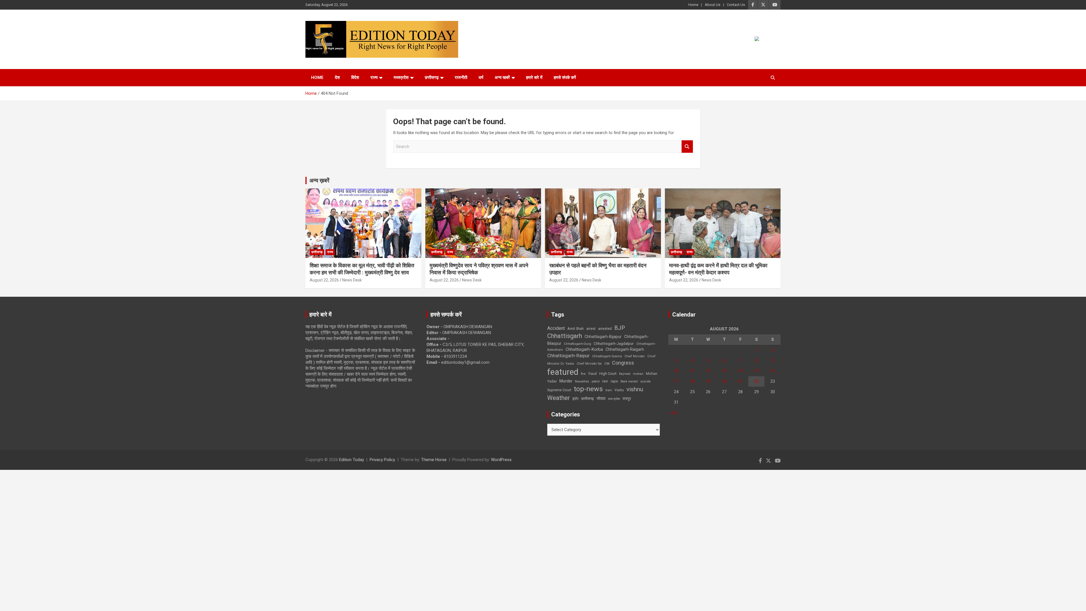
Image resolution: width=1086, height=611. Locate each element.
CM (606, 363)
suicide (645, 381)
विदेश (355, 77)
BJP (619, 327)
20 (724, 381)
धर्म (481, 77)
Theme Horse (434, 459)
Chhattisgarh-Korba (584, 349)
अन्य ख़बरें (319, 180)
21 (740, 381)
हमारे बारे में (534, 77)
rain (605, 381)
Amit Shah (575, 328)
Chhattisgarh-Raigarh (625, 349)
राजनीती (461, 77)
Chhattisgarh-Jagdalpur (614, 343)
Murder (565, 381)
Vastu (619, 390)
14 (740, 370)
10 (676, 370)
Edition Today (351, 459)
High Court (608, 373)
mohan (638, 374)
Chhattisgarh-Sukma (607, 356)
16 (772, 370)
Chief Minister (634, 356)
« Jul (672, 412)
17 (676, 381)
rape (614, 381)
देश (337, 77)
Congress (623, 363)
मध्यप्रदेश (401, 77)
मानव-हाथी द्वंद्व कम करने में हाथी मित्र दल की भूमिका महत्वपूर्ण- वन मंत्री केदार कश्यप (718, 269)
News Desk (352, 280)
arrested (605, 328)
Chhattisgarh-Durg (577, 344)
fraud (592, 374)
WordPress (501, 459)
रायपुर (626, 398)
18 (692, 381)
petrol (596, 381)
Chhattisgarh (564, 335)
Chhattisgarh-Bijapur (603, 336)
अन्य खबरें (502, 77)
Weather (558, 397)
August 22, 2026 (324, 280)
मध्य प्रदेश (614, 399)
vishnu (634, 389)
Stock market (629, 381)
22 (756, 381)
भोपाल (601, 398)
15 (756, 370)
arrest (591, 329)
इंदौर (575, 399)
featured (562, 372)
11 (692, 370)
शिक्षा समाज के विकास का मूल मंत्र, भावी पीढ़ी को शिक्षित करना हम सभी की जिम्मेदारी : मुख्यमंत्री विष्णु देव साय (362, 269)
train (609, 390)
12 (708, 370)
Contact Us (736, 5)
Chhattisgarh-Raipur (568, 355)
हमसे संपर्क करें (565, 77)
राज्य (374, 77)
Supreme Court (559, 390)
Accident (556, 328)
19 (708, 381)
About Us (712, 5)
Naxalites (582, 381)
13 (724, 370)
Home (693, 5)
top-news (588, 389)
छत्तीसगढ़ (587, 398)
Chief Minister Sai (589, 363)
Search (687, 146)
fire (583, 374)
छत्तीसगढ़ (432, 77)
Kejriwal (624, 374)
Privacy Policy (382, 459)
